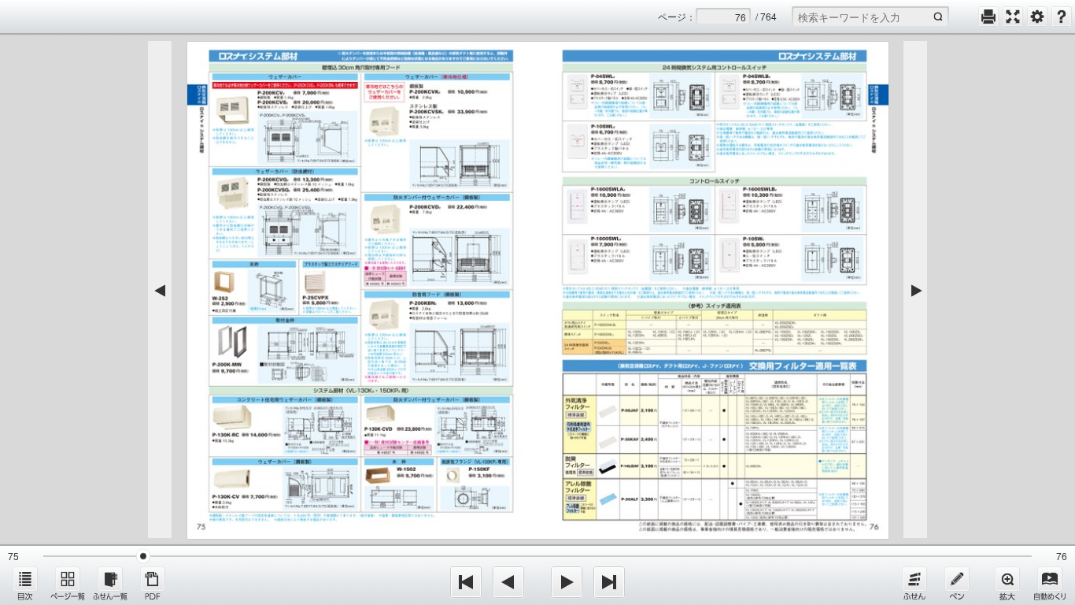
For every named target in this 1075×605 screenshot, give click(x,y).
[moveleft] (508, 582)
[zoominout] (1007, 583)
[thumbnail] (67, 583)
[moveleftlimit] (466, 582)
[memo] (957, 583)
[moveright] (566, 582)
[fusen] (914, 583)
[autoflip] (1050, 583)
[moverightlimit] (609, 582)
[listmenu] (25, 583)
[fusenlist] (110, 583)
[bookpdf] (152, 583)
